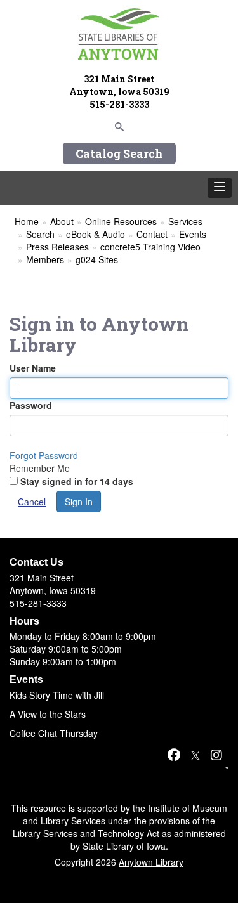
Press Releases (57, 246)
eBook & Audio (95, 234)
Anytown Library (151, 861)
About (62, 221)
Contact (152, 234)
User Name (33, 367)
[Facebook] (174, 754)
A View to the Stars (48, 714)
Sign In (79, 501)
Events (192, 234)
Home (27, 221)
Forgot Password (44, 455)
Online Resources (121, 221)
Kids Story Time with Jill (57, 695)
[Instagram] (216, 754)
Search (40, 234)
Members (45, 259)
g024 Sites (97, 259)
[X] (195, 754)
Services (185, 221)
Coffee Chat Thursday (54, 733)
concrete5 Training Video (150, 246)
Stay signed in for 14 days (76, 481)
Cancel (32, 501)
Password (31, 405)
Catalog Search (119, 153)
